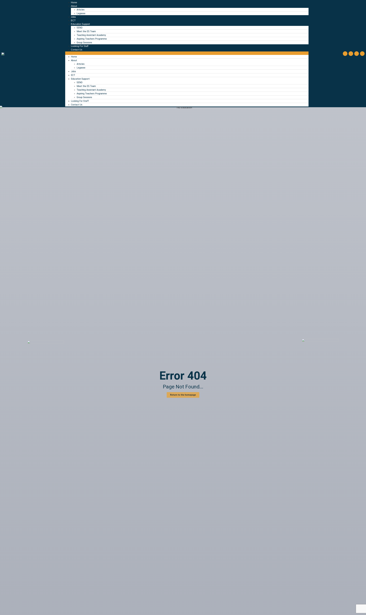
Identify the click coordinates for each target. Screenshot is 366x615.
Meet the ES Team (86, 31)
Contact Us (76, 49)
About (74, 6)
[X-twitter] (356, 53)
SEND (79, 27)
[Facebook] (345, 53)
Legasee (81, 13)
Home (74, 2)
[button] (187, 53)
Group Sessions (84, 42)
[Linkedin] (362, 53)
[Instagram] (351, 53)
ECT (73, 20)
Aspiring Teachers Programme (92, 38)
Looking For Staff (79, 46)
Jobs (73, 17)
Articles (80, 9)
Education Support (80, 24)
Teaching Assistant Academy (91, 35)
